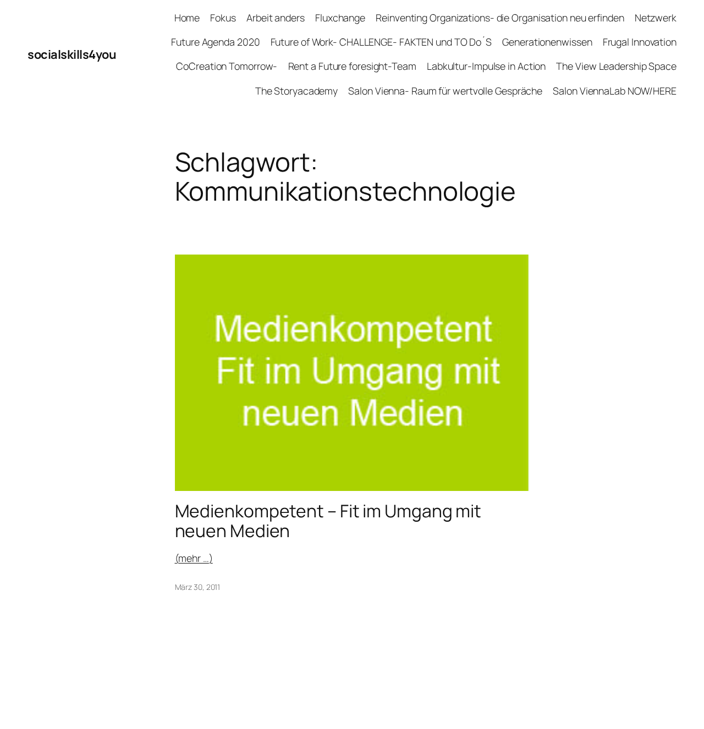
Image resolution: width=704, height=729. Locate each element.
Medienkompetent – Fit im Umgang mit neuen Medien (328, 520)
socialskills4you (72, 54)
